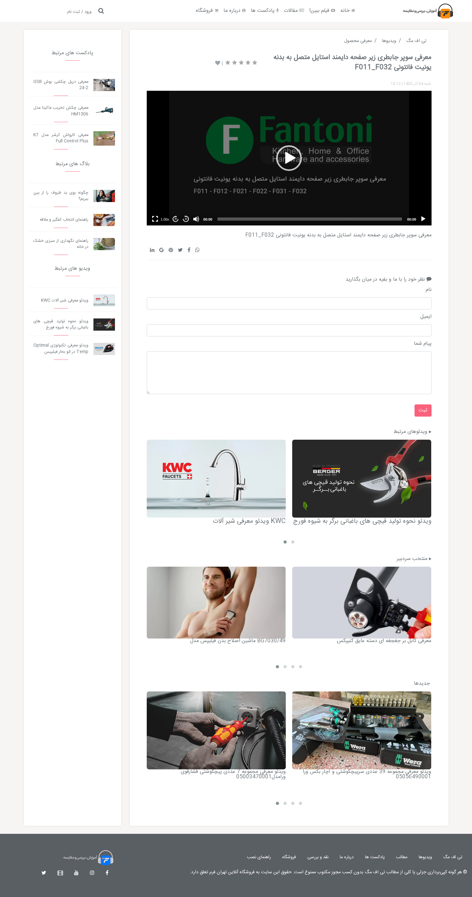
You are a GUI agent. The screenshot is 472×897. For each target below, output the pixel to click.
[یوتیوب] (76, 873)
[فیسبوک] (107, 873)
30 (186, 218)
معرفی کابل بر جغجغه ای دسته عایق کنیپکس (384, 641)
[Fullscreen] (155, 219)
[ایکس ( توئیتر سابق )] (43, 873)
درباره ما (232, 10)
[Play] (423, 219)
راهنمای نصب (259, 857)
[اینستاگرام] (92, 873)
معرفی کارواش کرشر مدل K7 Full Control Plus (61, 138)
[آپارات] (60, 873)
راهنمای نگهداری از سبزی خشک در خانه (61, 244)
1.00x (165, 219)
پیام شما (422, 343)
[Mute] (196, 219)
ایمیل (425, 316)
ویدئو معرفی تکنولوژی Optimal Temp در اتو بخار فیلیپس (61, 348)
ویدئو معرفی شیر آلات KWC (249, 521)
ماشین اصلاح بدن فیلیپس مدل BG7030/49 (238, 641)
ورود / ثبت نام (79, 12)
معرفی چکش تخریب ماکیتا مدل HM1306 (61, 111)
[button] (289, 158)
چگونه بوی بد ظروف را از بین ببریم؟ (61, 196)
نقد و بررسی (317, 857)
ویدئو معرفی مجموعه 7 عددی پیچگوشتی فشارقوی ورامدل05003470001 (233, 774)
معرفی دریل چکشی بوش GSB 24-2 (61, 85)
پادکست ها (263, 10)
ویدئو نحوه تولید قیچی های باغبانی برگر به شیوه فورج (362, 521)
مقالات (291, 10)
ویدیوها (425, 857)
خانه (345, 10)
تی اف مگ (452, 857)
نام (428, 289)
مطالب (401, 857)
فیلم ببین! (320, 10)
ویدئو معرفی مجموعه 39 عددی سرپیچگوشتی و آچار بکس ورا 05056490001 (367, 774)
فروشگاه (205, 10)
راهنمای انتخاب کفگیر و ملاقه (64, 219)
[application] (289, 158)
